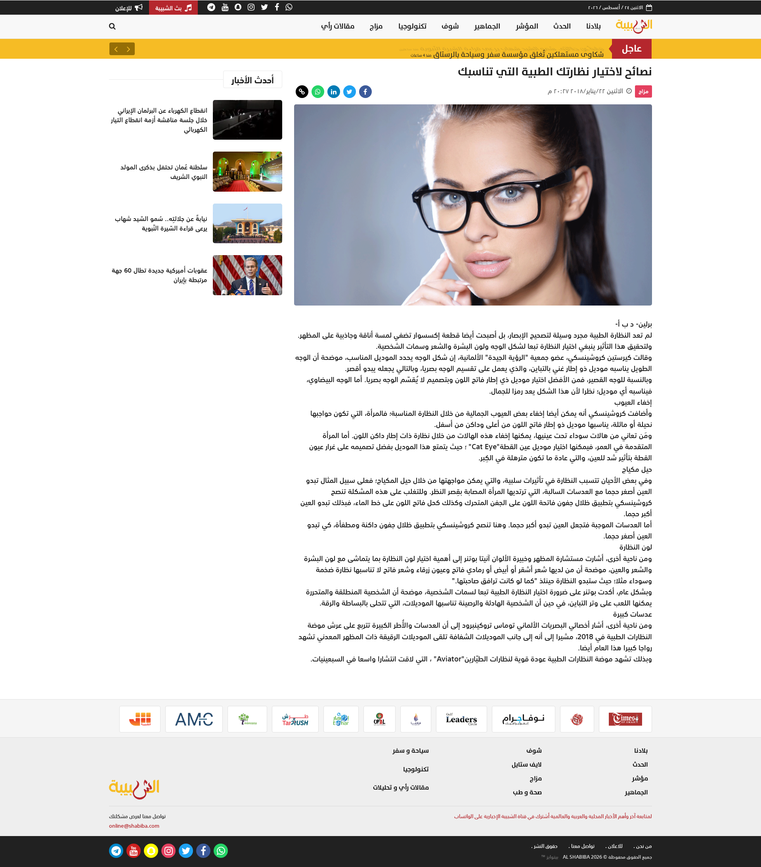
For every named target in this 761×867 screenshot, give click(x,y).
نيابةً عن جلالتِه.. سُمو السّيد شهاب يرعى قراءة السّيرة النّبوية (501, 48)
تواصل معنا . (581, 846)
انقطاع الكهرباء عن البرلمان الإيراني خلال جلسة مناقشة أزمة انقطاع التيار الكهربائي (159, 120)
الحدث (562, 26)
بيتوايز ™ (549, 857)
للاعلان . (614, 846)
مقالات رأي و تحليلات (401, 787)
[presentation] (128, 48)
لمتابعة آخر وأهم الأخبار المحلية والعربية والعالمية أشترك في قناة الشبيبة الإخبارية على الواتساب (553, 816)
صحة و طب (527, 792)
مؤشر (640, 778)
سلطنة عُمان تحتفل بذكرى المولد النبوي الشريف (163, 172)
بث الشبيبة (169, 8)
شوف (450, 26)
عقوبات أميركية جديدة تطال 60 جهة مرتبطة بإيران (159, 275)
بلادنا (593, 26)
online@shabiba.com (134, 826)
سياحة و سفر (410, 751)
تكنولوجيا (412, 26)
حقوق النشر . (544, 846)
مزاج (376, 26)
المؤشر (527, 26)
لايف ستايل (527, 764)
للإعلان (124, 8)
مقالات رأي (338, 26)
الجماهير (487, 26)
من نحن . (642, 846)
